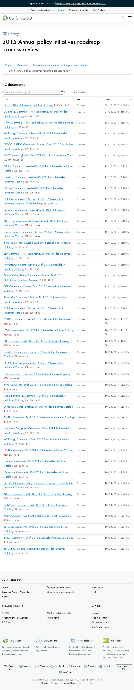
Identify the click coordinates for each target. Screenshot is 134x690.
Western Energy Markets (15, 617)
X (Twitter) (43, 666)
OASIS (5, 612)
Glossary (44, 683)
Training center (99, 617)
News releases (85, 640)
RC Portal (6, 622)
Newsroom (97, 587)
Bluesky (27, 666)
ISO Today (15, 640)
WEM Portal (53, 617)
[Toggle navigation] (129, 18)
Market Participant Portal (59, 612)
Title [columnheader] (6, 99)
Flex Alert (115, 640)
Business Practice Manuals (15, 592)
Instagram (76, 666)
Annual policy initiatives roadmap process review (60, 65)
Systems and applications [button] (42, 10)
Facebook (59, 666)
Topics (8, 65)
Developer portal (100, 622)
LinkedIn (107, 666)
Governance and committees (61, 592)
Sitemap (54, 683)
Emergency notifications (59, 587)
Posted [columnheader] (108, 99)
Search (123, 18)
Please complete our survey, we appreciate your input (80, 3)
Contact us (97, 612)
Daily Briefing (99, 10)
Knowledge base (100, 626)
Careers (6, 596)
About (5, 587)
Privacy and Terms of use (71, 683)
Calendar (22, 65)
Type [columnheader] (79, 99)
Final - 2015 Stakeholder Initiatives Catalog (29, 105)
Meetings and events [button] (78, 10)
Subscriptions (124, 667)
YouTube (67, 672)
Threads (92, 666)
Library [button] (61, 10)
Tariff (94, 592)
